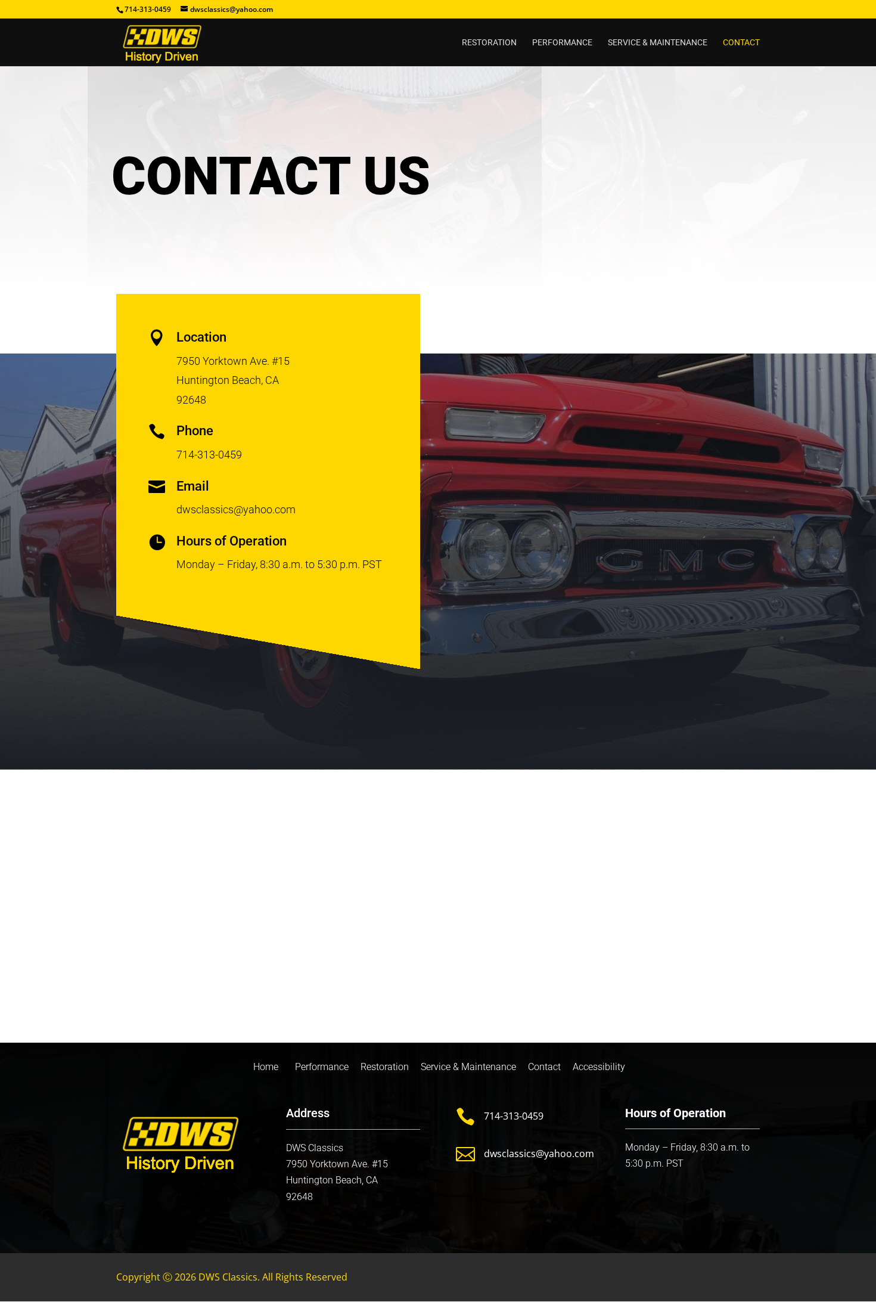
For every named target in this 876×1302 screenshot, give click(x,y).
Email (192, 486)
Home (264, 1066)
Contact (741, 42)
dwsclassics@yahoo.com (539, 1153)
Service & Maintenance (657, 42)
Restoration (489, 42)
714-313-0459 (513, 1116)
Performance (562, 42)
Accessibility (599, 1066)
